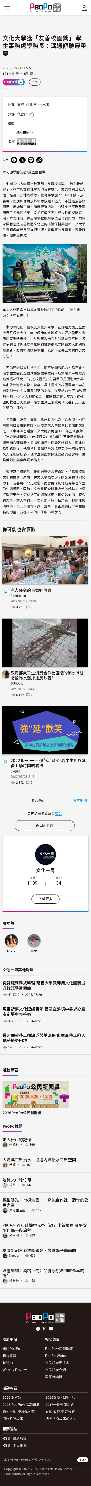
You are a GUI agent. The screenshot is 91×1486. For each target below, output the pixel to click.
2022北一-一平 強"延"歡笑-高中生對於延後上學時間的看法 (48, 762)
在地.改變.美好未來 (60, 1411)
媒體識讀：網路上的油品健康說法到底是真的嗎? (43, 1272)
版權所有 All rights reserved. (27, 141)
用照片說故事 (13, 1418)
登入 (58, 813)
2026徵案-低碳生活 (60, 1397)
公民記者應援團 (57, 1362)
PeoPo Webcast (57, 1355)
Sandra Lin (18, 596)
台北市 (31, 105)
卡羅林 (14, 1145)
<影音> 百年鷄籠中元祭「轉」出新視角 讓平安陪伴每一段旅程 (45, 1227)
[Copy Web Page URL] (39, 160)
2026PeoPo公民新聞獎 (22, 1112)
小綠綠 (15, 771)
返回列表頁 (44, 825)
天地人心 (17, 684)
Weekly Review (15, 1369)
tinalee (11, 951)
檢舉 (35, 82)
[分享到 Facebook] (14, 160)
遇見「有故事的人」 (61, 1418)
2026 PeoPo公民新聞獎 (21, 1404)
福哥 (12, 1185)
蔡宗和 (14, 1235)
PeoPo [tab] (37, 801)
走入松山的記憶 (17, 1139)
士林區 (43, 105)
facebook (38, 1329)
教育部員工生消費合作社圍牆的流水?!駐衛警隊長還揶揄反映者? (47, 675)
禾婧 (12, 1165)
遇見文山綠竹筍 (17, 1179)
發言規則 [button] (80, 801)
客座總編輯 (53, 1376)
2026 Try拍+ (12, 1397)
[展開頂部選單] (84, 8)
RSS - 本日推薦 (15, 1445)
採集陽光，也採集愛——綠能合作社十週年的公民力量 (45, 1202)
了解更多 (45, 899)
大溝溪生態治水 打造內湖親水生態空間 (39, 1159)
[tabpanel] (45, 814)
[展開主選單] (7, 8)
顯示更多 (23, 132)
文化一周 (45, 870)
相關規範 (9, 1355)
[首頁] (45, 8)
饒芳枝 (14, 1281)
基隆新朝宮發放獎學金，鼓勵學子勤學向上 (41, 1250)
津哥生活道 (17, 1210)
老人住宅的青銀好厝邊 (31, 590)
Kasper (14, 1255)
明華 (34, 951)
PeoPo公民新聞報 (59, 1348)
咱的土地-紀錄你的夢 (19, 1411)
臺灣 (20, 105)
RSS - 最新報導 (15, 1438)
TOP (83, 1460)
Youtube (51, 1329)
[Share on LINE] (31, 160)
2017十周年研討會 (60, 1404)
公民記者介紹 (55, 1369)
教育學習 (25, 114)
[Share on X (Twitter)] (22, 160)
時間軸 (8, 1362)
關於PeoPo (11, 1348)
